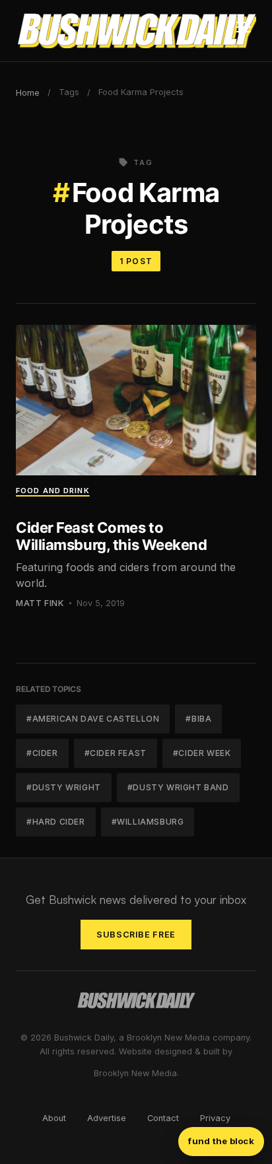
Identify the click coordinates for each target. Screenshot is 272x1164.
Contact (163, 1118)
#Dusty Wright (63, 787)
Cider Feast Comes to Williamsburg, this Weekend (111, 536)
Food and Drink (53, 490)
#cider (42, 753)
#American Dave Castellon (92, 719)
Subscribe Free (136, 935)
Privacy (215, 1118)
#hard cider (55, 822)
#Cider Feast (116, 753)
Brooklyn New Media (135, 1073)
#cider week (202, 753)
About (54, 1118)
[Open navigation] (243, 31)
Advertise (106, 1118)
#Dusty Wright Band (178, 787)
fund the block (221, 1141)
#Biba (198, 719)
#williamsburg (148, 822)
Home (28, 93)
